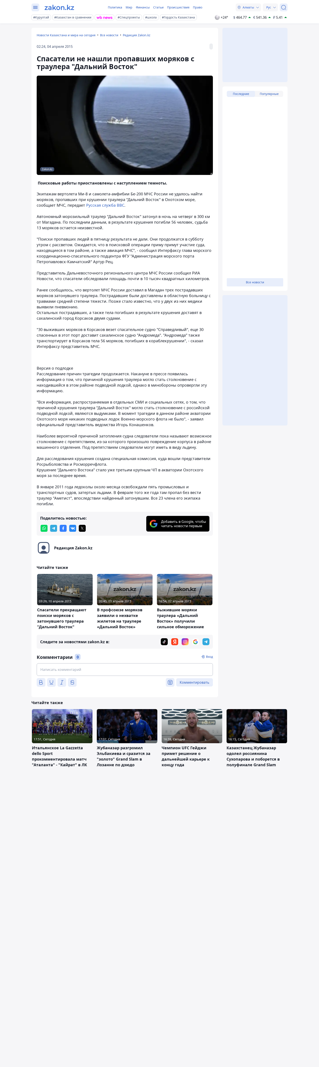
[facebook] (63, 528)
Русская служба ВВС (105, 205)
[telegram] (54, 528)
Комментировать (194, 682)
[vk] (73, 528)
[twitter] (82, 528)
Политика (115, 7)
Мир (129, 7)
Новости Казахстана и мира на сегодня (66, 35)
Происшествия (178, 7)
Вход (209, 657)
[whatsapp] (44, 528)
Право (197, 7)
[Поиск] (284, 7)
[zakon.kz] (59, 7)
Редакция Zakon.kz (136, 35)
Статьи (158, 7)
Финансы (143, 7)
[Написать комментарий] (125, 669)
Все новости (109, 35)
